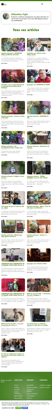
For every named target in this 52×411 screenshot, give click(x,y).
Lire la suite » (4, 63)
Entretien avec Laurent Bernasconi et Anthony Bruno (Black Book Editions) (12, 86)
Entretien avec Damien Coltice (37, 263)
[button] (42, 4)
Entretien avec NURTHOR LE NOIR (38, 84)
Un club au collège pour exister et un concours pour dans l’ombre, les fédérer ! (12, 355)
